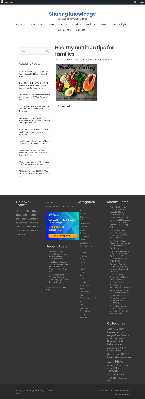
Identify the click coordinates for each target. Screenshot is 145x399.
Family (76, 24)
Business (84, 217)
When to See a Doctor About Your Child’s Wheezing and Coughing (34, 163)
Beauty (83, 213)
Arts (82, 210)
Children (83, 220)
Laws (82, 278)
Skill (81, 301)
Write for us (64, 30)
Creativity (84, 230)
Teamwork (84, 308)
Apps (82, 207)
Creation (83, 226)
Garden (83, 262)
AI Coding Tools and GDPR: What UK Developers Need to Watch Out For (34, 173)
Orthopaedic (85, 291)
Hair (81, 265)
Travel (82, 314)
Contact (80, 30)
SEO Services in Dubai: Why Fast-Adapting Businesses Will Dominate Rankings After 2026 (34, 120)
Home (82, 272)
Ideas (103, 24)
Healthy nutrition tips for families (84, 50)
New (82, 288)
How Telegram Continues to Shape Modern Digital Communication (34, 142)
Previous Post (62, 106)
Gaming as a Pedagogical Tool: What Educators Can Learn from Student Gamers (33, 152)
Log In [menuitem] (141, 2)
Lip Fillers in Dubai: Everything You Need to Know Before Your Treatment (34, 108)
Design (83, 233)
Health (90, 24)
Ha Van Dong (64, 59)
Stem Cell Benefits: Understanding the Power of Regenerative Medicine (34, 131)
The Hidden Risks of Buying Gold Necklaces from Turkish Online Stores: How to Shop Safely (33, 85)
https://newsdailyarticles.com (60, 206)
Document (84, 236)
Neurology (84, 285)
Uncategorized (121, 378)
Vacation (83, 317)
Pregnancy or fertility (89, 298)
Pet (81, 295)
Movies (83, 282)
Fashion (83, 252)
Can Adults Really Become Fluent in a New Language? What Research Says (34, 97)
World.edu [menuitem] (8, 2)
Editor (82, 239)
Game (82, 259)
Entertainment (58, 24)
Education (37, 24)
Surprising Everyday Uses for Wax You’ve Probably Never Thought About (33, 73)
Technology (120, 24)
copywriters (85, 223)
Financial (83, 256)
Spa (81, 304)
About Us (20, 24)
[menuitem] (135, 2)
